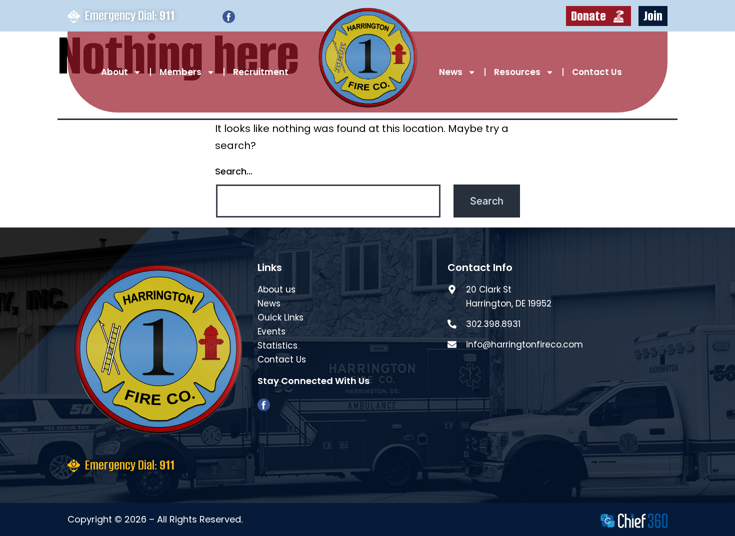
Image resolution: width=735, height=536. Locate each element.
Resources (517, 72)
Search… (233, 171)
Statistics (278, 346)
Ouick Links (281, 318)
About (114, 72)
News (450, 72)
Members (181, 72)
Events (272, 332)
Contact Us (597, 72)
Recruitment (260, 72)
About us (277, 290)
